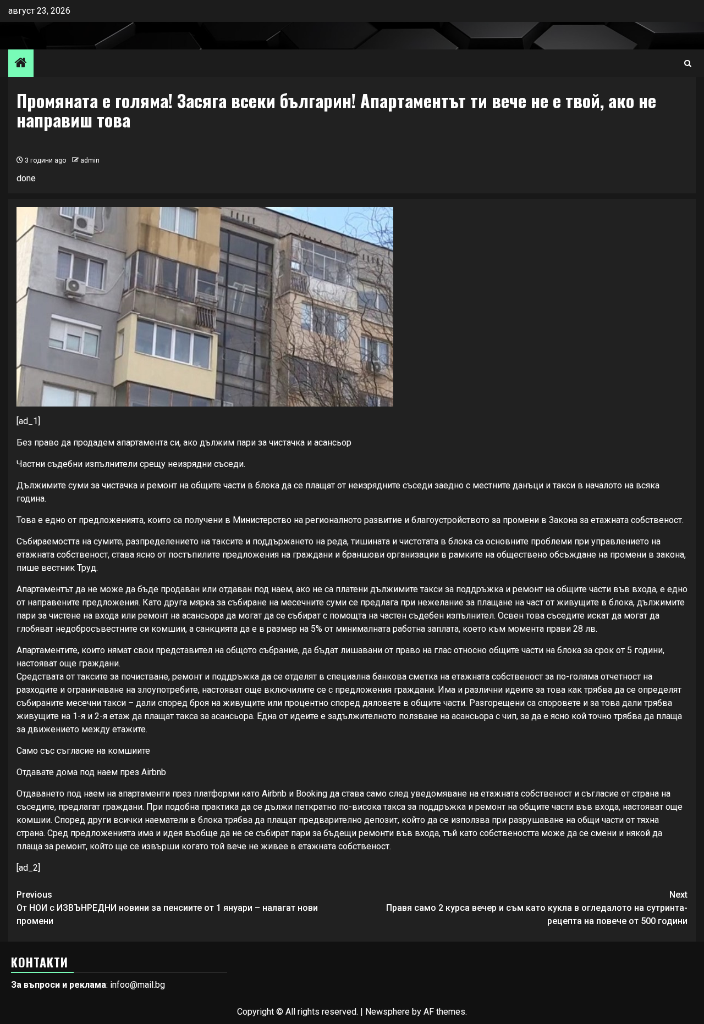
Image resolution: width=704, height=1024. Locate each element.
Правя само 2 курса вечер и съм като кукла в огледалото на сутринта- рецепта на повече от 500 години (537, 907)
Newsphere (387, 1011)
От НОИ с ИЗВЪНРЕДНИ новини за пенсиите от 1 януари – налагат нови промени (167, 907)
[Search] (688, 63)
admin (90, 160)
